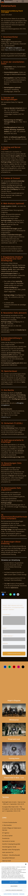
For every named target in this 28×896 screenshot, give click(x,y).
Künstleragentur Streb (9, 847)
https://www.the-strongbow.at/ (15, 50)
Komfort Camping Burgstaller (11, 844)
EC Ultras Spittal (7, 836)
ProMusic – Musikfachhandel (11, 855)
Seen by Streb (6, 861)
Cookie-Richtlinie (8, 894)
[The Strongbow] (2, 1)
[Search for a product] (17, 1)
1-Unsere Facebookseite (9, 822)
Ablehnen (14, 886)
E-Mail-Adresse (8, 636)
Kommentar (7, 614)
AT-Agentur (5, 833)
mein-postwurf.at (7, 852)
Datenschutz (15, 894)
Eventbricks (5, 838)
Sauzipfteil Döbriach (8, 858)
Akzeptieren (14, 882)
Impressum (21, 894)
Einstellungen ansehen (14, 890)
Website (5, 643)
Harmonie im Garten (8, 841)
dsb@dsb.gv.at (6, 417)
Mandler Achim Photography (11, 849)
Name (5, 628)
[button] (26, 864)
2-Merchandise (7, 825)
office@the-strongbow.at (14, 48)
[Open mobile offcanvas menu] (23, 1)
